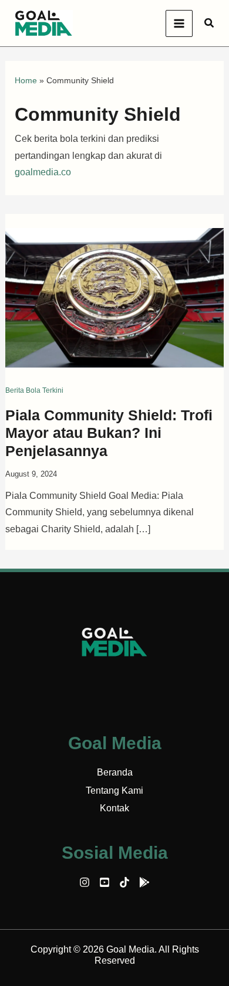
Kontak (114, 808)
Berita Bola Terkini (34, 390)
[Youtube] (104, 882)
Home (26, 80)
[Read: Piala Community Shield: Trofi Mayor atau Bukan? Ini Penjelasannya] (114, 297)
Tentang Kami (114, 790)
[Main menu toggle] (179, 23)
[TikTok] (124, 882)
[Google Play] (144, 882)
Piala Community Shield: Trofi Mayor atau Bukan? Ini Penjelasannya (109, 433)
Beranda (115, 772)
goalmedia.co (43, 172)
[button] (209, 23)
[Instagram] (84, 882)
